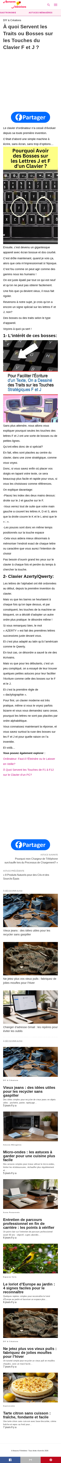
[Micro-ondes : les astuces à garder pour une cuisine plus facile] (30, 1126)
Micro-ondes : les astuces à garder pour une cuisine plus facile (29, 1156)
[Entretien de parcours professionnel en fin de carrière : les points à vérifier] (30, 1194)
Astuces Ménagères (40, 13)
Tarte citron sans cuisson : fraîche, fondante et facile (27, 1415)
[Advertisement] (30, 81)
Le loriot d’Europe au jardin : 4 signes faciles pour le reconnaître (29, 1288)
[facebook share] (10, 1460)
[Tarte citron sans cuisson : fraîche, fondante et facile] (30, 1387)
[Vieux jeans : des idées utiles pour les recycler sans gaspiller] (30, 910)
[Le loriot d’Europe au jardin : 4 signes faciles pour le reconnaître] (30, 1258)
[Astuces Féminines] (14, 4)
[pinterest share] (51, 1460)
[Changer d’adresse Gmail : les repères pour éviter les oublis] (30, 1007)
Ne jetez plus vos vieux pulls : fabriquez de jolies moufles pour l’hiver (30, 1353)
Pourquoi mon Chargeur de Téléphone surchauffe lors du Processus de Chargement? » (31, 860)
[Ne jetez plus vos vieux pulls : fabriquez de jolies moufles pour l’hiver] (30, 958)
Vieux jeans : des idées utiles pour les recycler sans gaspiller (29, 1091)
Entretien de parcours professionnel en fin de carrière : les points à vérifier (28, 1224)
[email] (30, 1460)
